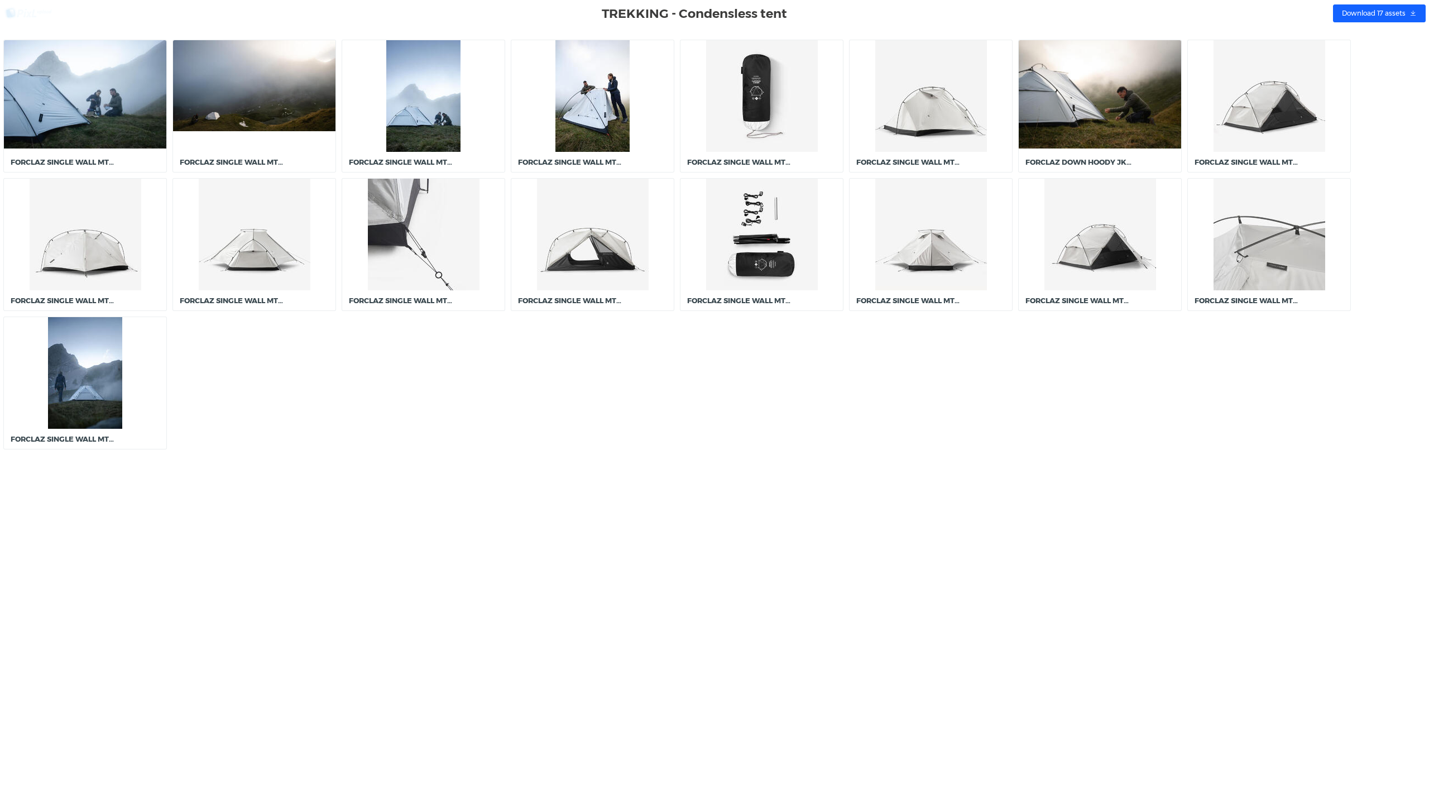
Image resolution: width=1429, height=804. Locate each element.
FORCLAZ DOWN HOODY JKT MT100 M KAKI (1105, 161)
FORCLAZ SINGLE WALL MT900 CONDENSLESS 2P (101, 161)
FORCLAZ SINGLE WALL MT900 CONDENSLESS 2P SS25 (787, 161)
